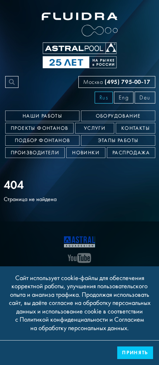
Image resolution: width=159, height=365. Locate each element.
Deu (144, 97)
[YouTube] (79, 257)
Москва (116, 81)
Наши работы (42, 116)
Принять (135, 352)
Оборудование (118, 116)
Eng (124, 97)
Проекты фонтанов (39, 128)
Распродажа (131, 153)
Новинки (85, 153)
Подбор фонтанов (42, 141)
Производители (35, 153)
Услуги (94, 128)
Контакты (135, 128)
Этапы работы (118, 141)
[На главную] (79, 241)
